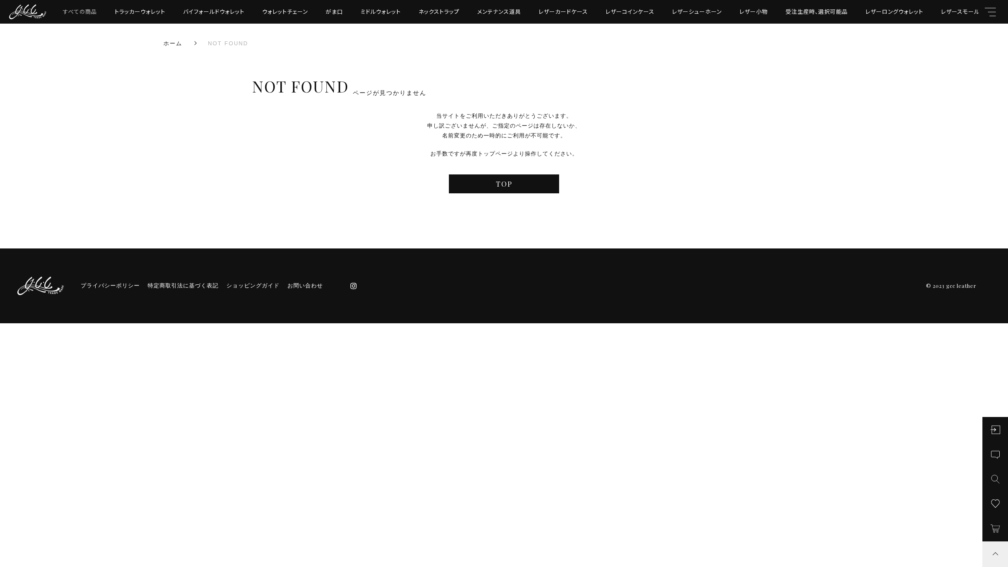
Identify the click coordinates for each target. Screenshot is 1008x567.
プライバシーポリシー (110, 285)
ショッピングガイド (253, 285)
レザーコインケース (630, 11)
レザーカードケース (563, 11)
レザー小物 (753, 11)
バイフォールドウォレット (214, 11)
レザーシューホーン (697, 11)
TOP (504, 184)
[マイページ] (995, 430)
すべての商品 (80, 11)
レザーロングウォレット (894, 11)
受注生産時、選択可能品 (817, 11)
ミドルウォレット (381, 11)
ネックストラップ (439, 11)
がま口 (334, 11)
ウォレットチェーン (285, 11)
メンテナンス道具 (499, 11)
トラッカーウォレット (140, 11)
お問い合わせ (305, 285)
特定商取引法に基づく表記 (183, 285)
